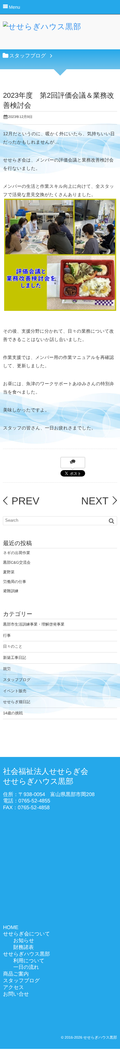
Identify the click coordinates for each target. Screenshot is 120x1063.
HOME (10, 927)
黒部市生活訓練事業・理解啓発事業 (33, 624)
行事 (7, 635)
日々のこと (12, 646)
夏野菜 (8, 572)
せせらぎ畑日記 (16, 702)
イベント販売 (14, 691)
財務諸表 (23, 947)
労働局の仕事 (14, 581)
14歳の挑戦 (13, 713)
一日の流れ (26, 967)
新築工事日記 (14, 657)
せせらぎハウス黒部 (26, 954)
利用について (28, 961)
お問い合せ (16, 994)
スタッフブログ (16, 679)
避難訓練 (10, 591)
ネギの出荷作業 (16, 553)
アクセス (13, 987)
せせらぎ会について (26, 934)
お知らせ (23, 940)
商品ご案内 (15, 974)
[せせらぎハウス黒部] (42, 28)
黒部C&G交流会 (16, 562)
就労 (7, 669)
